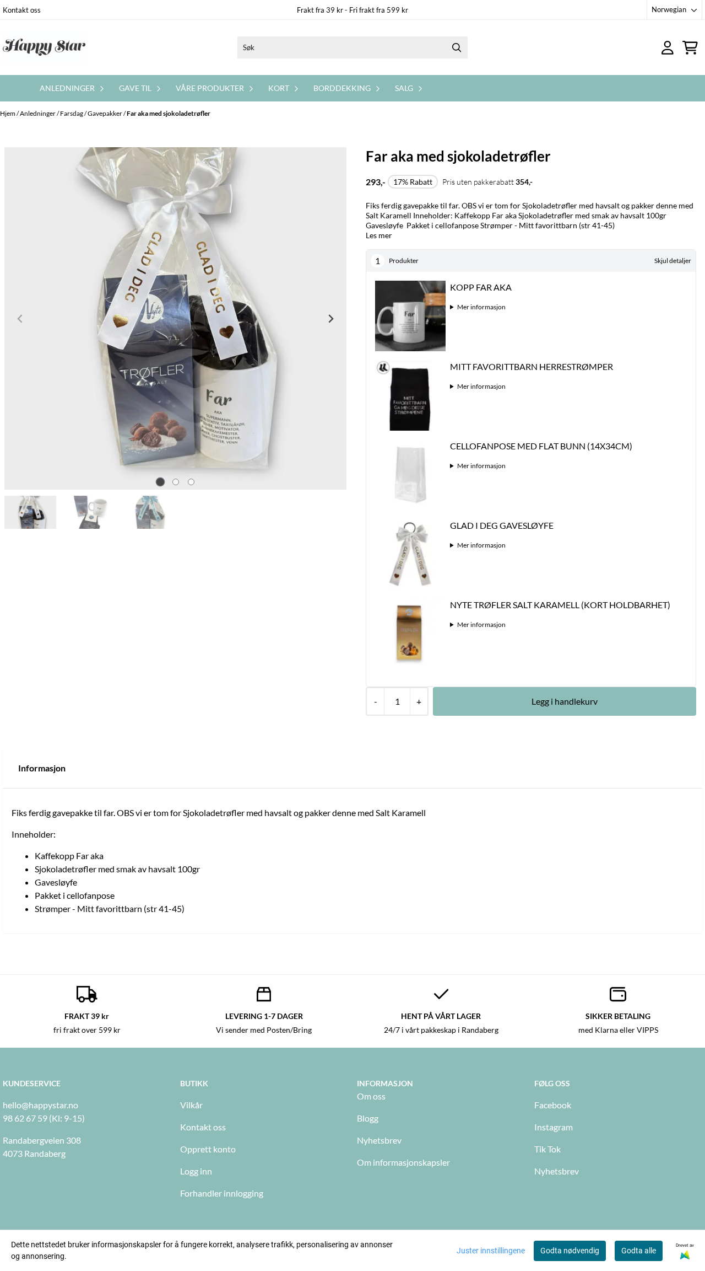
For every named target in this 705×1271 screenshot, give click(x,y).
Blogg (367, 1118)
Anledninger (38, 113)
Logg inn (196, 1171)
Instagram (553, 1127)
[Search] (457, 47)
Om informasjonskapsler (403, 1162)
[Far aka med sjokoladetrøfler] (175, 318)
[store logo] (44, 47)
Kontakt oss (22, 10)
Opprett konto (208, 1149)
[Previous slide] (20, 319)
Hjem (8, 113)
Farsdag (72, 113)
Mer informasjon (481, 307)
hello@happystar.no (40, 1105)
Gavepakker (105, 113)
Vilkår (191, 1105)
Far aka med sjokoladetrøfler (168, 113)
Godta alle (638, 1250)
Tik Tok (547, 1149)
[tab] (160, 482)
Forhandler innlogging (221, 1193)
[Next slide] (330, 319)
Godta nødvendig (569, 1250)
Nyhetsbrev (379, 1140)
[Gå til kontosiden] (667, 47)
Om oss (371, 1096)
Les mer (379, 235)
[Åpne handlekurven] (690, 47)
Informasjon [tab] (42, 768)
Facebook (552, 1105)
